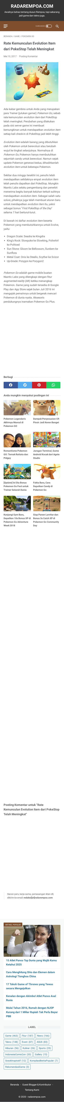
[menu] (6, 26)
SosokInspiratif (15, 1060)
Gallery (41, 1054)
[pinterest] (39, 385)
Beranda (14, 1084)
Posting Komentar (28, 56)
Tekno (11, 1042)
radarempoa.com (32, 6)
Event (27, 1042)
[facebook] (11, 385)
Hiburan (12, 1048)
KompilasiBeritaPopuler (44, 1060)
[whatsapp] (53, 385)
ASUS (42, 1042)
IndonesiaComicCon (18, 1054)
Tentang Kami (32, 1090)
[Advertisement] (32, 340)
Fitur (27, 1035)
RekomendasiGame (17, 1067)
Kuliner (29, 1048)
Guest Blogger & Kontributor (36, 1084)
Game (11, 1035)
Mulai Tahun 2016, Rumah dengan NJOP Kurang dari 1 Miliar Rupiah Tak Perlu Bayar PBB (32, 1012)
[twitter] (25, 385)
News (43, 1035)
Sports (45, 1048)
